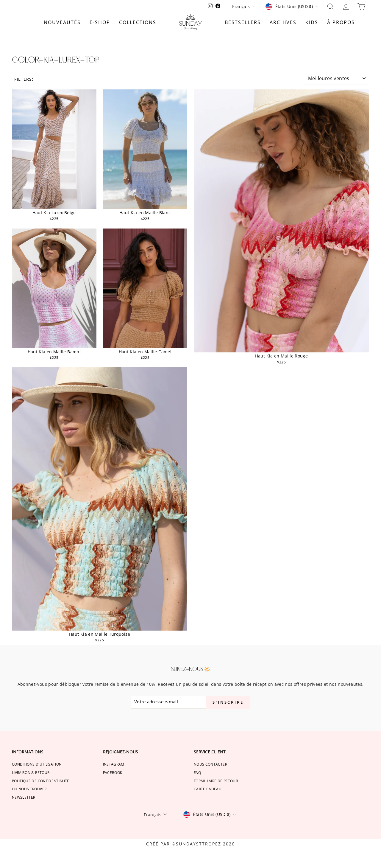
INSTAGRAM (113, 764)
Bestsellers (243, 22)
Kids (311, 22)
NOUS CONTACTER (210, 764)
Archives (283, 22)
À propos (341, 22)
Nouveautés (62, 22)
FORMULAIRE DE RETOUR (216, 780)
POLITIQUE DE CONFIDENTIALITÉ (40, 780)
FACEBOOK (112, 772)
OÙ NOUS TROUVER (29, 788)
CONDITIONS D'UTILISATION (37, 764)
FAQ (197, 772)
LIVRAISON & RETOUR (30, 772)
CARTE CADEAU (207, 788)
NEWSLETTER (23, 797)
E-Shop (100, 22)
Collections (137, 22)
